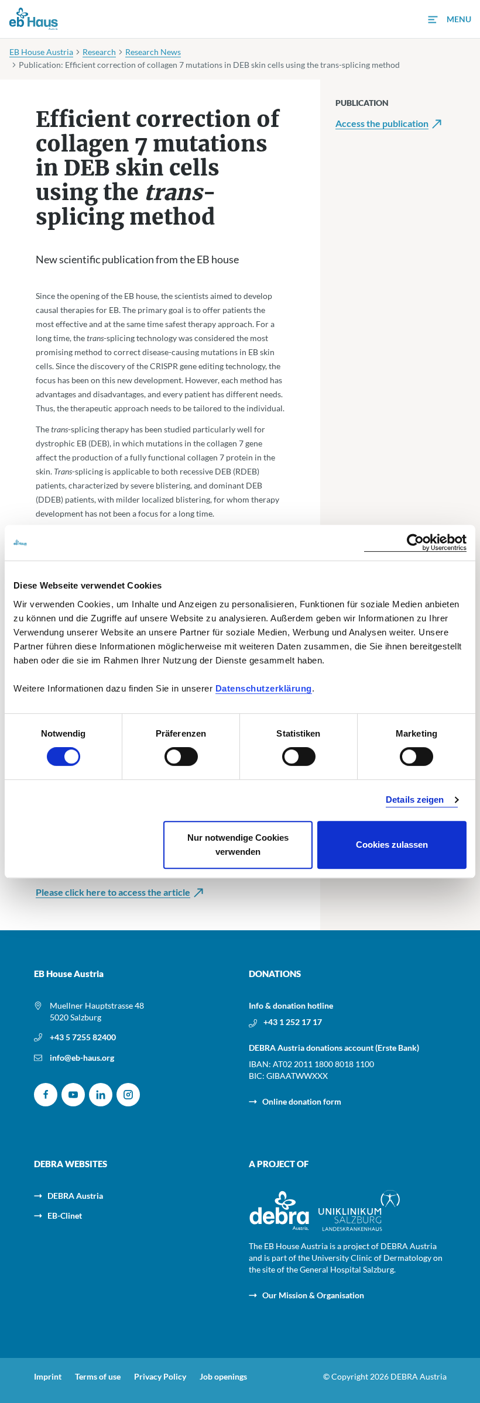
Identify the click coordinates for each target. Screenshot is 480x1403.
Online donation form (301, 1101)
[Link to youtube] (73, 1094)
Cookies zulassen (392, 845)
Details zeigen (415, 799)
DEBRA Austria (75, 1196)
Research (99, 52)
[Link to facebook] (45, 1094)
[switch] (181, 756)
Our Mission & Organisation (313, 1295)
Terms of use (98, 1376)
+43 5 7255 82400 (83, 1037)
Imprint (47, 1376)
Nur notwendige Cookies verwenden (238, 845)
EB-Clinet (64, 1215)
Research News (153, 52)
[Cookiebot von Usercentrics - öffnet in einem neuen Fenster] (415, 543)
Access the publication (381, 123)
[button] (449, 20)
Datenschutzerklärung (263, 688)
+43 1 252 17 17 (292, 1022)
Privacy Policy (160, 1376)
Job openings (223, 1376)
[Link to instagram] (128, 1094)
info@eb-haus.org (82, 1057)
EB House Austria (41, 52)
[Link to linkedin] (100, 1094)
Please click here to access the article (113, 892)
